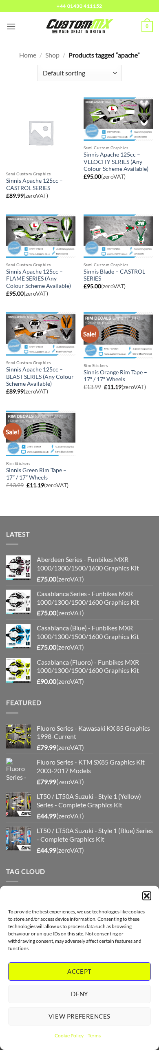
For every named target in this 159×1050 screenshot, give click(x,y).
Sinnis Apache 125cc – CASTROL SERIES (34, 184)
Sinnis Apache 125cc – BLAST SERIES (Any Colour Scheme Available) (40, 376)
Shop (52, 55)
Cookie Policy (69, 1035)
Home (27, 55)
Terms (94, 1035)
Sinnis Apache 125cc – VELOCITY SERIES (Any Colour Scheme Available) (116, 161)
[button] (147, 896)
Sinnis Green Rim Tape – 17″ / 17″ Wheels (36, 474)
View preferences (79, 1016)
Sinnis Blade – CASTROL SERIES (114, 275)
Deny (79, 993)
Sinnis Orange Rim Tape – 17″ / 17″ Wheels (115, 376)
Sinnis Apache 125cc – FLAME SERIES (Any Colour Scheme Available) (38, 278)
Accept (79, 971)
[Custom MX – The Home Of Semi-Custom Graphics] (79, 26)
